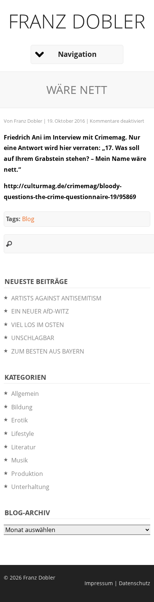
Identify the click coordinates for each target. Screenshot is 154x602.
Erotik (19, 420)
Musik (19, 460)
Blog (28, 219)
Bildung (22, 407)
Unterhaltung (30, 487)
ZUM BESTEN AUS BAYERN (47, 351)
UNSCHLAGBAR (32, 338)
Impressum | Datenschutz (117, 583)
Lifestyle (22, 434)
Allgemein (25, 393)
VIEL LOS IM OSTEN (37, 325)
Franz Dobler (76, 20)
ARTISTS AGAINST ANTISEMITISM (56, 298)
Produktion (27, 474)
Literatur (23, 447)
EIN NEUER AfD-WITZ (40, 311)
